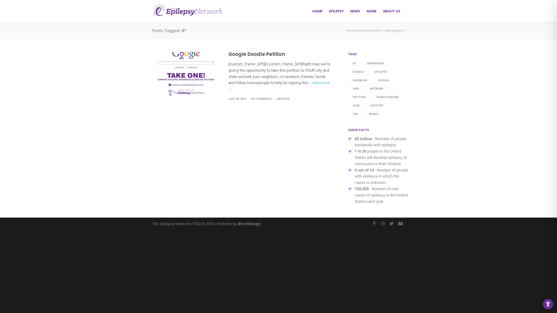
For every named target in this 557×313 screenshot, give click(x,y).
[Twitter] (391, 223)
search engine (387, 97)
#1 (354, 63)
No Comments (261, 98)
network (376, 88)
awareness (375, 63)
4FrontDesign (249, 223)
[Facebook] (374, 223)
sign (356, 105)
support (377, 105)
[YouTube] (400, 223)
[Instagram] (383, 223)
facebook (360, 80)
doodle (358, 71)
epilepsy (380, 71)
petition (359, 97)
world (374, 114)
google (383, 80)
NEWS (355, 11)
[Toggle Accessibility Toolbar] (548, 304)
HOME (317, 11)
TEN (355, 114)
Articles (283, 98)
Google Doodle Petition (256, 54)
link (356, 88)
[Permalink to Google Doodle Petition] (186, 74)
